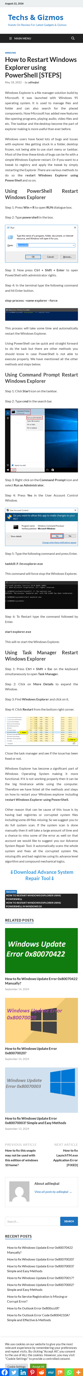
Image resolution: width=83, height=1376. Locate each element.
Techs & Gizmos (35, 17)
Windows (10, 52)
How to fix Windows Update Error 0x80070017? (40, 1278)
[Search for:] (41, 1221)
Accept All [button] (38, 1366)
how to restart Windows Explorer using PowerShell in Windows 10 (33, 904)
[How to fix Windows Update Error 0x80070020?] (41, 1022)
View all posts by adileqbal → (53, 1192)
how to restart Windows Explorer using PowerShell (33, 897)
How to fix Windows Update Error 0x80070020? (40, 1259)
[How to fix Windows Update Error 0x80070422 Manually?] (41, 952)
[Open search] (73, 38)
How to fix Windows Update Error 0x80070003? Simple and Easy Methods (35, 1120)
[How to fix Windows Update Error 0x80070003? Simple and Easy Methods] (41, 1091)
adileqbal (33, 82)
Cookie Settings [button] (16, 1366)
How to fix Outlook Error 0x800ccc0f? (33, 1308)
